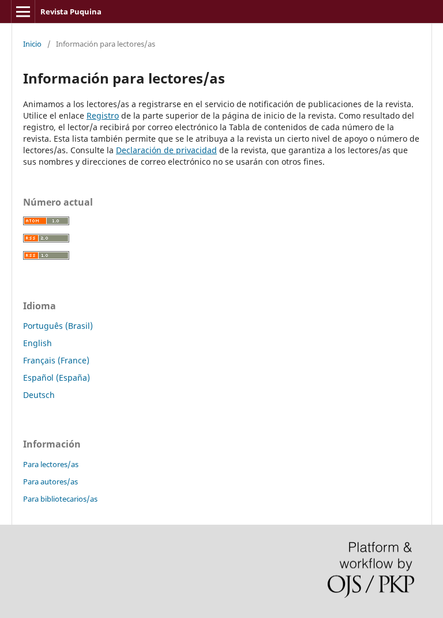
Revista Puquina (71, 11)
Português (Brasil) (58, 325)
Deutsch (39, 394)
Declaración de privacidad (166, 150)
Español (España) (56, 377)
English (37, 343)
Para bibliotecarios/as (60, 499)
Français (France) (56, 360)
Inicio (32, 44)
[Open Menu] (23, 11)
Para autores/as (50, 481)
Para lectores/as (50, 464)
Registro (103, 115)
